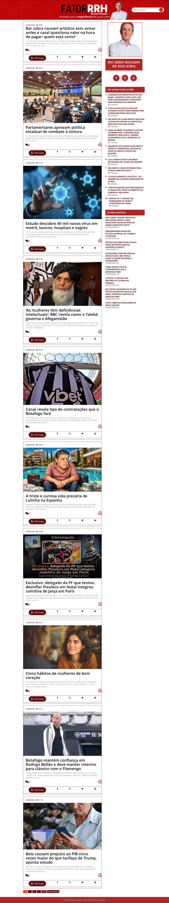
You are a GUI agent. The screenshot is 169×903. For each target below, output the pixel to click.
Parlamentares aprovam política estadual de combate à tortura (120, 233)
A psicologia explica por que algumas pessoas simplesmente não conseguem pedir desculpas (126, 110)
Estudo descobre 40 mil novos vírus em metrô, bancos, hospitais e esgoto (120, 244)
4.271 (44, 892)
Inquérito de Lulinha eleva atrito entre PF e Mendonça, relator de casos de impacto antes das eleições (125, 150)
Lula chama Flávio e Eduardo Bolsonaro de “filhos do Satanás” (125, 160)
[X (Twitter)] (133, 78)
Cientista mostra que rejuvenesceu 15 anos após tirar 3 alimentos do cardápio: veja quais (126, 190)
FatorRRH (84, 10)
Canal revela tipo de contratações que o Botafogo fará (115, 269)
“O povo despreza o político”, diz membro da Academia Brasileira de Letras (125, 179)
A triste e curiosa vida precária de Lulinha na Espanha (117, 280)
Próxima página (53, 892)
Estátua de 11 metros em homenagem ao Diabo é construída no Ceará (121, 201)
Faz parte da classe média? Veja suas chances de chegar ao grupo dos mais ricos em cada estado (126, 121)
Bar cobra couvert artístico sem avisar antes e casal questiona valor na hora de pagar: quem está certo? (120, 221)
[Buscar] (161, 10)
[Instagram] (125, 78)
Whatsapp (39, 58)
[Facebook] (116, 78)
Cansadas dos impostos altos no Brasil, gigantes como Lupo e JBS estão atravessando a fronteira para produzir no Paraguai (125, 98)
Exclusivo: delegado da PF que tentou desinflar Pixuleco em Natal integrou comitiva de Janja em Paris (120, 293)
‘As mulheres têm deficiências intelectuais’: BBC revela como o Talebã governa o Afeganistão (120, 257)
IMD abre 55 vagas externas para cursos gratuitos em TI (124, 169)
